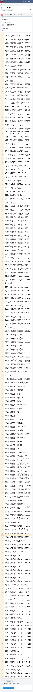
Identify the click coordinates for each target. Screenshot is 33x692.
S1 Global (21, 683)
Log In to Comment (8, 688)
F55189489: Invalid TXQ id (11, 24)
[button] (31, 1)
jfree (11, 14)
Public (11, 10)
